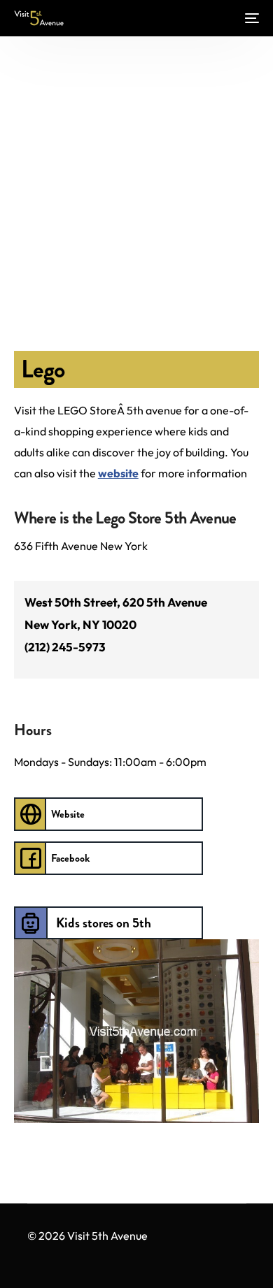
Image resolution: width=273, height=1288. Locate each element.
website (118, 473)
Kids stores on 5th (103, 922)
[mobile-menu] (250, 18)
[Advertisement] (136, 183)
